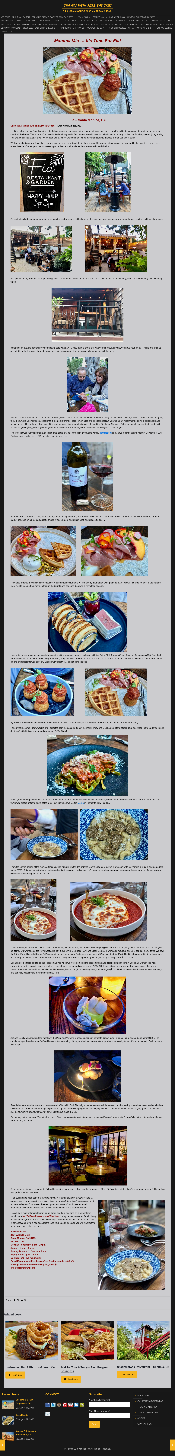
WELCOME (143, 1395)
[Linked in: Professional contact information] (76, 1408)
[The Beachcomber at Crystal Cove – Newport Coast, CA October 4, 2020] (172, 1445)
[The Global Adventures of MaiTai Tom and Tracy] (87, 7)
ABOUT (141, 1418)
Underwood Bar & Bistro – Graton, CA (30, 1367)
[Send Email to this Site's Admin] (48, 1418)
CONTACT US (144, 1424)
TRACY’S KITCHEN (147, 1407)
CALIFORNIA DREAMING (150, 1401)
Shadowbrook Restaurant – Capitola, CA (143, 1366)
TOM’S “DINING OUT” (148, 1412)
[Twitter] (53, 1408)
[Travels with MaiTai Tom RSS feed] (82, 1408)
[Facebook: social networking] (48, 1408)
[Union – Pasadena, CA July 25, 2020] (2, 1445)
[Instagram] (59, 1408)
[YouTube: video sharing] (71, 1408)
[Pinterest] (65, 1408)
